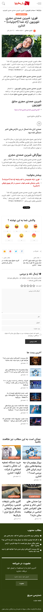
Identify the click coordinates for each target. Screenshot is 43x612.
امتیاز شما (38, 286)
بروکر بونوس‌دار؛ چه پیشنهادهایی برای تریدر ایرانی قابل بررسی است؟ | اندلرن (16, 371)
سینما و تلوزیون (21, 14)
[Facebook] (21, 251)
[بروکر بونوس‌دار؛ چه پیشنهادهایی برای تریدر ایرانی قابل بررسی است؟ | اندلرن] (35, 372)
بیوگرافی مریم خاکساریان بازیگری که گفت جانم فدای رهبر (21, 536)
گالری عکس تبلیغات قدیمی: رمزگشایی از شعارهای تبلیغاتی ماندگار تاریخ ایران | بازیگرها (11, 508)
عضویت (21, 583)
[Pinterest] (10, 251)
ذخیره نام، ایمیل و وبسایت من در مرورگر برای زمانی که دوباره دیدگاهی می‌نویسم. (22, 334)
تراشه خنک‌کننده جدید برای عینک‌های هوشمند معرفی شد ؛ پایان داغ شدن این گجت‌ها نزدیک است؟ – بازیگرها (16, 408)
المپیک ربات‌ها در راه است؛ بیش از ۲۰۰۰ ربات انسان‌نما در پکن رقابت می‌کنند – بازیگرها (15, 383)
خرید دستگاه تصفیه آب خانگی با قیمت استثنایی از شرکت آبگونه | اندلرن (11, 468)
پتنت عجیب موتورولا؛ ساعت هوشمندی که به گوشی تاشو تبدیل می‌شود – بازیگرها (15, 420)
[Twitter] (16, 251)
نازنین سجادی (28, 30)
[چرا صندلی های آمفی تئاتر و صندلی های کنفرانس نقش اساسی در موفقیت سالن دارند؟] (31, 491)
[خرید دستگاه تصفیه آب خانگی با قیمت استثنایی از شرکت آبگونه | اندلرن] (11, 452)
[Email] (4, 251)
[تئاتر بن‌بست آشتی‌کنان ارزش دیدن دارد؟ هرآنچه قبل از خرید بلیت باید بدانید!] (35, 361)
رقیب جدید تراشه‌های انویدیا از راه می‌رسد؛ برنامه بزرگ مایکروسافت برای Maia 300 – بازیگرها (16, 395)
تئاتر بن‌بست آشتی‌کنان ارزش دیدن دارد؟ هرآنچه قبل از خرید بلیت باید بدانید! (15, 359)
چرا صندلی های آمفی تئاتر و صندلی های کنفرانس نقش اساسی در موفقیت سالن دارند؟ (32, 508)
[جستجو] (4, 3)
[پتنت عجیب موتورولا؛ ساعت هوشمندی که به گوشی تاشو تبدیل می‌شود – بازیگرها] (35, 421)
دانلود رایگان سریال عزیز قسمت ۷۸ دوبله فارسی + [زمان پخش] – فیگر (22, 544)
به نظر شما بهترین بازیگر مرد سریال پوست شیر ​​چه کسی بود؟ (20, 540)
